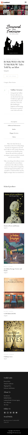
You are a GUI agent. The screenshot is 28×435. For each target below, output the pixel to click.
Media (14, 129)
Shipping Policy (7, 386)
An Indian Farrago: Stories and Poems (13, 269)
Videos (14, 137)
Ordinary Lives (8, 357)
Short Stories (12, 82)
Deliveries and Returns (9, 388)
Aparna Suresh (9, 354)
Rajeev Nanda (8, 311)
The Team (6, 404)
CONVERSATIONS (10, 313)
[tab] (14, 121)
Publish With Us (7, 398)
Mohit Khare (8, 266)
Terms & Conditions (8, 383)
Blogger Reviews (14, 133)
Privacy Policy (7, 381)
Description (14, 121)
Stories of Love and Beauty (11, 226)
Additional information (14, 125)
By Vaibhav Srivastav (11, 59)
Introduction (7, 395)
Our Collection (7, 402)
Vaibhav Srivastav (16, 90)
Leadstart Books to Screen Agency (12, 400)
